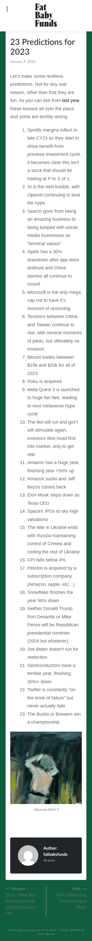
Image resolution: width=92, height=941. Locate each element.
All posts (49, 860)
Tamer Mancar (46, 934)
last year (70, 100)
